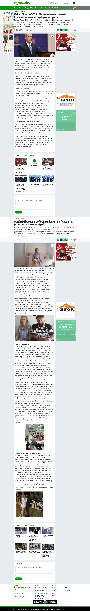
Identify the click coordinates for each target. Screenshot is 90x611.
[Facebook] (15, 597)
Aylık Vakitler (61, 129)
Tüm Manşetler (40, 595)
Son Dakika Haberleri (42, 596)
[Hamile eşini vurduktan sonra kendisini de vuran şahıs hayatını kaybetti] (35, 530)
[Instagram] (20, 597)
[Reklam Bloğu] (66, 100)
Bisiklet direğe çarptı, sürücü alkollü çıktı (34, 553)
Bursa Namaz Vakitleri (42, 589)
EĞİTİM (54, 595)
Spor (42, 8)
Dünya (32, 8)
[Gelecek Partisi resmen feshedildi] (35, 161)
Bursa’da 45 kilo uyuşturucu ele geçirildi (20, 536)
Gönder (18, 212)
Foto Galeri (57, 8)
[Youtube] (23, 597)
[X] (18, 597)
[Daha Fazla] (66, 30)
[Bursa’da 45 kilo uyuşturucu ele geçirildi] (21, 530)
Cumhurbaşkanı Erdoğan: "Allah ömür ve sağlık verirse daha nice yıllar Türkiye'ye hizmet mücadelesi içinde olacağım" (20, 187)
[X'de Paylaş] (61, 30)
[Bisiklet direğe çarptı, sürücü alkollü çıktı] (35, 546)
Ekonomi (37, 8)
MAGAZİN (54, 590)
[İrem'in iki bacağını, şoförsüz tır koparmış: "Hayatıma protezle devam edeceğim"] (34, 255)
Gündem (21, 8)
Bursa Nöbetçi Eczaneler (43, 585)
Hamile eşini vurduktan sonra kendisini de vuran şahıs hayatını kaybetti (34, 538)
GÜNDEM (67, 587)
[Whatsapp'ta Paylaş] (63, 30)
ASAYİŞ (23, 218)
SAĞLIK (66, 593)
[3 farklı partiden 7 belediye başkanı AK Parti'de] (48, 178)
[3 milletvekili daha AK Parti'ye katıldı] (35, 178)
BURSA (54, 585)
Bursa (16, 8)
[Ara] (73, 7)
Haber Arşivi (40, 598)
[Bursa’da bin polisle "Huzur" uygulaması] (21, 546)
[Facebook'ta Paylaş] (58, 30)
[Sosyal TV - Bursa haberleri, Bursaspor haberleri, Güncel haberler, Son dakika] (22, 3)
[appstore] (38, 602)
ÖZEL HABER (68, 592)
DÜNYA (67, 589)
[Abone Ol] (74, 30)
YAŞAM (54, 593)
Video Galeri (49, 8)
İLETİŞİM (54, 587)
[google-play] (51, 602)
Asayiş (27, 8)
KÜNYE (66, 585)
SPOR (53, 592)
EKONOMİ (67, 590)
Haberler (16, 11)
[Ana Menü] (75, 7)
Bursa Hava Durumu (42, 587)
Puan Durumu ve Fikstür (42, 593)
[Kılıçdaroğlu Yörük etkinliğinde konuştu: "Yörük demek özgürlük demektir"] (48, 161)
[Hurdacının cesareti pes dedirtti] (48, 530)
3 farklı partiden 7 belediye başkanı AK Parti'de (47, 184)
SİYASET (23, 11)
